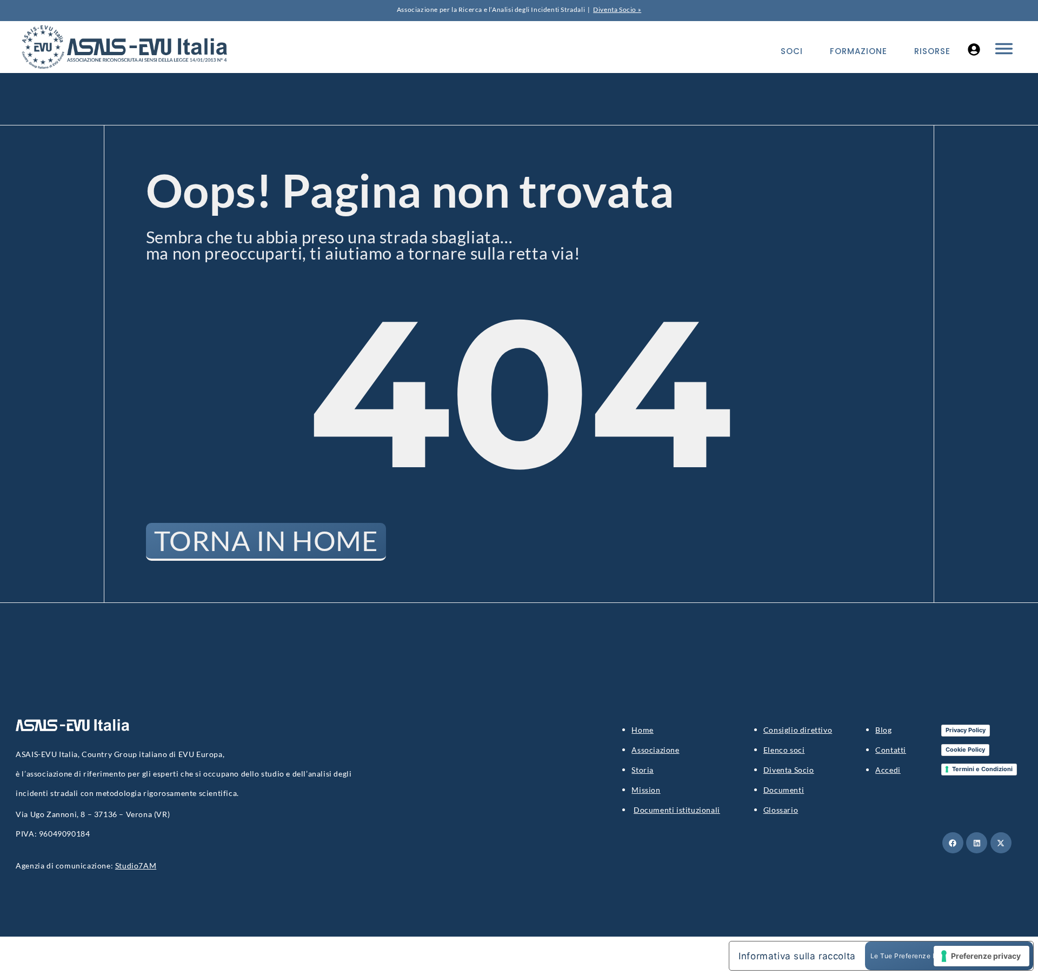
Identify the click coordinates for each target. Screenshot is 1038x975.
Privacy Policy (966, 730)
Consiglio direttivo (797, 729)
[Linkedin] (976, 842)
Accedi (888, 769)
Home (642, 729)
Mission (645, 789)
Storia (642, 769)
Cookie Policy (965, 749)
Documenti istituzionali (677, 809)
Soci (792, 51)
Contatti (890, 749)
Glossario (780, 809)
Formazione (858, 51)
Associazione (655, 749)
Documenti (783, 789)
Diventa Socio (788, 769)
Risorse (932, 51)
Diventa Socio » (617, 9)
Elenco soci (784, 749)
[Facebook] (952, 842)
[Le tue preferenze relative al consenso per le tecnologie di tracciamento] (981, 956)
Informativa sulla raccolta (797, 956)
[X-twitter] (1001, 842)
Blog (883, 729)
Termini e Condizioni (982, 769)
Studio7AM (135, 865)
